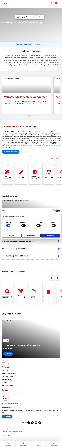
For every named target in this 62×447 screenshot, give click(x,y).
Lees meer (8, 354)
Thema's (4, 382)
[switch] (23, 225)
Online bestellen (33, 296)
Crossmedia (47, 177)
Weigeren (11, 235)
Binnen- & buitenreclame (8, 373)
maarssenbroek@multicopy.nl (10, 403)
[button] (56, 3)
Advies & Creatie (6, 379)
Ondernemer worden (7, 385)
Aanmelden (7, 416)
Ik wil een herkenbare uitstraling (19, 297)
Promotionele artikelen (5, 296)
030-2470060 (5, 400)
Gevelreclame (47, 296)
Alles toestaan (50, 235)
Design (19, 177)
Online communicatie (7, 376)
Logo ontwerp (5, 177)
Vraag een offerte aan (10, 151)
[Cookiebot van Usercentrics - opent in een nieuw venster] (53, 210)
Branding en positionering (33, 177)
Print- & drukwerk (6, 370)
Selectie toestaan (31, 235)
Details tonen (53, 231)
